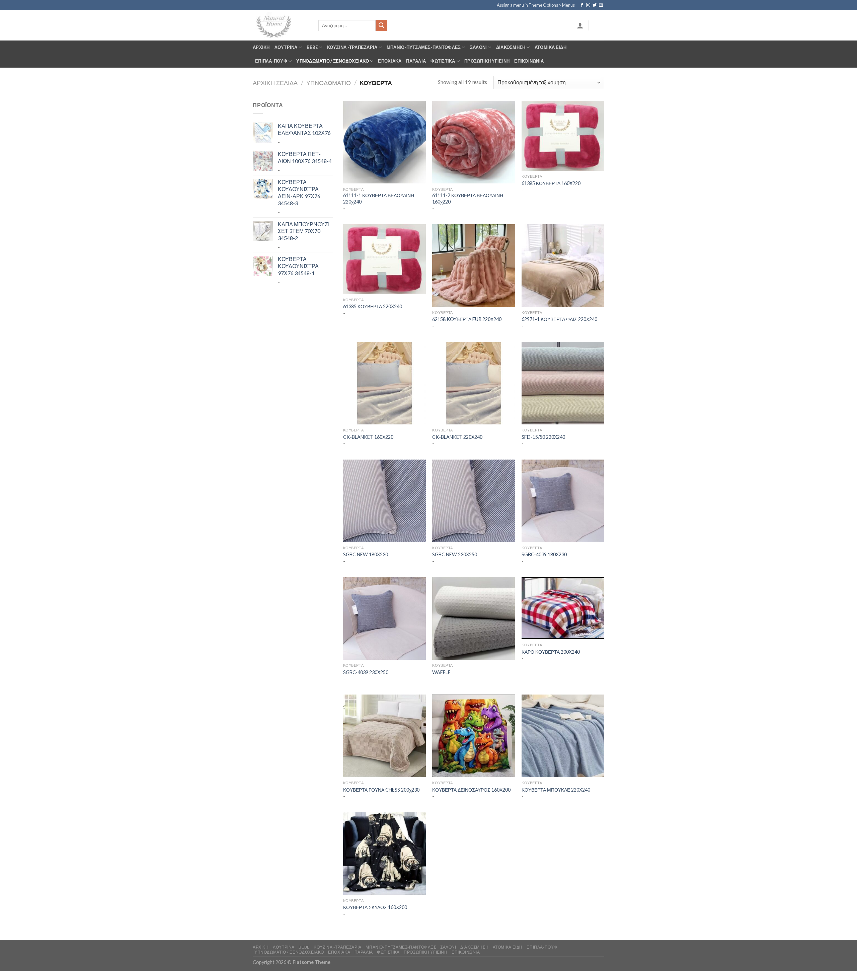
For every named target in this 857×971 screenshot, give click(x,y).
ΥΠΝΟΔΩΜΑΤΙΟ (328, 82)
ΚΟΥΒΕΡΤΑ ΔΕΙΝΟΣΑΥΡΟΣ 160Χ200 (471, 790)
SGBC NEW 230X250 (454, 554)
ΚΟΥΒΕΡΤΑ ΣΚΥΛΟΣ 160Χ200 (375, 907)
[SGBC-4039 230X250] (384, 618)
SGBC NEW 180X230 (365, 554)
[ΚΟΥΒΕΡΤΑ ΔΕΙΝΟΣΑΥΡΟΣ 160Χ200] (473, 736)
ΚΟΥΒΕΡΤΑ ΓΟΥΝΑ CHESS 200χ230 (381, 790)
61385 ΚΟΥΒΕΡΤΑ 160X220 (551, 183)
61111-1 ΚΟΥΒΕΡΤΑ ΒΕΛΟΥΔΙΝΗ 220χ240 (378, 198)
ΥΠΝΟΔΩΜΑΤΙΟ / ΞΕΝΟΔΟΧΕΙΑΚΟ (332, 61)
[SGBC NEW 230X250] (473, 501)
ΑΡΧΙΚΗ (261, 47)
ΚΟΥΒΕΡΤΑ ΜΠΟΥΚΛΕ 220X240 (556, 790)
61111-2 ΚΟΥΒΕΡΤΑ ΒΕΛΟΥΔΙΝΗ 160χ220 (467, 198)
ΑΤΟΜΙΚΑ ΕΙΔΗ (550, 47)
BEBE (312, 47)
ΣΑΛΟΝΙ (478, 47)
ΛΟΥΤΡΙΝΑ (286, 47)
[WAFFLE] (473, 618)
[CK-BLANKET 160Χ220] (384, 383)
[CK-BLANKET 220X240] (473, 383)
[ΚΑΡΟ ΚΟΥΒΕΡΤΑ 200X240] (563, 608)
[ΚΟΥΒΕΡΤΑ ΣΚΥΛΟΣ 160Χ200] (384, 853)
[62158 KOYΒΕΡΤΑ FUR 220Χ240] (473, 265)
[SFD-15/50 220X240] (563, 383)
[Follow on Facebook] (582, 5)
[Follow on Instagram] (588, 5)
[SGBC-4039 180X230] (563, 501)
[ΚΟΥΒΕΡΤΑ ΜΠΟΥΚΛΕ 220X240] (563, 736)
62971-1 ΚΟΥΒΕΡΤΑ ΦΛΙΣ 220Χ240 (559, 319)
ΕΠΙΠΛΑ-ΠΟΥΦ (271, 61)
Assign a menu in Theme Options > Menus (536, 5)
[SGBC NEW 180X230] (384, 501)
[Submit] (381, 25)
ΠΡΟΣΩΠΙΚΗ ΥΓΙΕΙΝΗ (487, 61)
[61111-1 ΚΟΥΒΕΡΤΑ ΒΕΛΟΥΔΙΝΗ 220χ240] (384, 142)
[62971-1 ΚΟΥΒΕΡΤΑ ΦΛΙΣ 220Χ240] (563, 265)
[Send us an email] (601, 5)
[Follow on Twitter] (595, 5)
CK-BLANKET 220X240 (457, 437)
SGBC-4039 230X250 (365, 672)
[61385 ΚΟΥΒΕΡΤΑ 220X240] (384, 259)
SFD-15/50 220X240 (543, 437)
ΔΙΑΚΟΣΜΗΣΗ (511, 47)
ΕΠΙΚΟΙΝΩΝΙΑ (529, 61)
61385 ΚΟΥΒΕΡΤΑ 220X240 (372, 306)
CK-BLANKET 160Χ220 (368, 437)
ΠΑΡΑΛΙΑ (416, 61)
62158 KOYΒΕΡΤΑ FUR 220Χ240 (466, 319)
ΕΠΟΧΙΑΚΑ (389, 61)
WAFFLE (441, 672)
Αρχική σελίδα (275, 82)
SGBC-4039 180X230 (544, 554)
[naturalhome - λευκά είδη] (280, 25)
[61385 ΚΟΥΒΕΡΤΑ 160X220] (563, 136)
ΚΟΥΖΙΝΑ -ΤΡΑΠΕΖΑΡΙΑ (352, 47)
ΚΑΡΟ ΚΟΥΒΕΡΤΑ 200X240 (551, 652)
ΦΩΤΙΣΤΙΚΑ (443, 61)
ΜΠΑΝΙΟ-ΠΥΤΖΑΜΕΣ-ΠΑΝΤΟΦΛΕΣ (424, 47)
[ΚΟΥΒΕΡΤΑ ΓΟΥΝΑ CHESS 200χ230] (384, 736)
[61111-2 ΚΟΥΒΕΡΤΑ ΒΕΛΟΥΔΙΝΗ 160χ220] (473, 142)
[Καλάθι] (599, 25)
